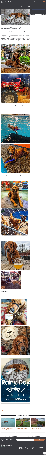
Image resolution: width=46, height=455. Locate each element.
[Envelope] (4, 446)
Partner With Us (21, 448)
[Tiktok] (3, 446)
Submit (39, 439)
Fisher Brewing (23, 238)
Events (29, 1)
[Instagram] (1, 446)
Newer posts (27, 410)
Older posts (3, 410)
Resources (35, 1)
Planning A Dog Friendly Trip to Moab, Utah (37, 429)
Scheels (5, 32)
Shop (39, 1)
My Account (26, 448)
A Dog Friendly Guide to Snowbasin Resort (23, 429)
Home (26, 1)
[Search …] (44, 1)
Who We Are (20, 447)
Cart (25, 447)
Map (32, 1)
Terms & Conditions (41, 447)
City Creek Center (11, 32)
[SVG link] (6, 2)
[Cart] (41, 1)
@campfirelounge (8, 290)
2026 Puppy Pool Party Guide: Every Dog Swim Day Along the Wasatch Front (8, 429)
